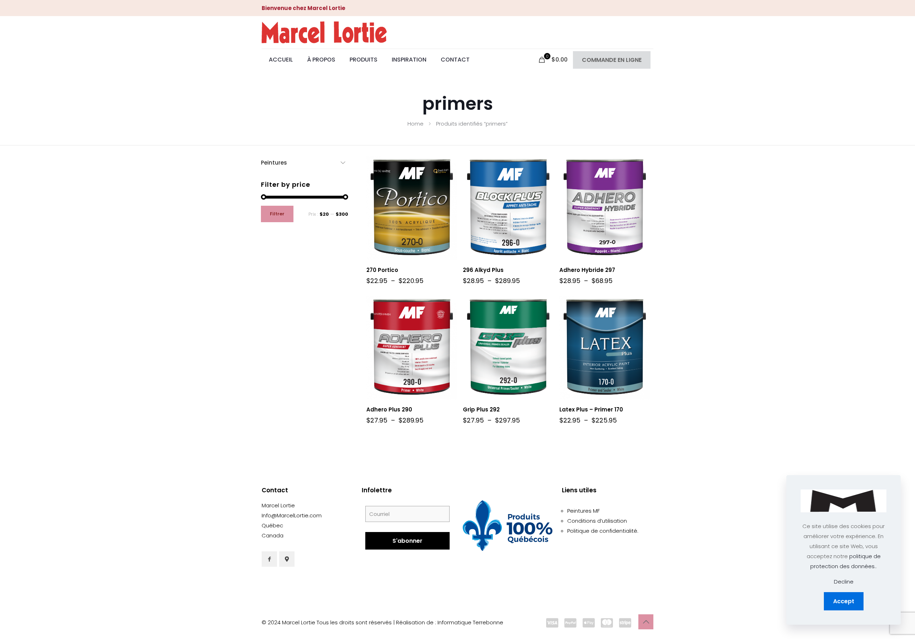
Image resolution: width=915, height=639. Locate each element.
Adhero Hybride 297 (587, 270)
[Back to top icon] (645, 621)
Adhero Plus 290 (389, 409)
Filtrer (277, 213)
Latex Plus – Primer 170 (591, 409)
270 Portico (382, 270)
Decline (844, 581)
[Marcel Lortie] (324, 32)
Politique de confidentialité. (602, 531)
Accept (843, 601)
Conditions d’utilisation (597, 521)
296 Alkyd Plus (483, 270)
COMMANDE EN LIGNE (612, 60)
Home (415, 123)
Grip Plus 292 (481, 409)
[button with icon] (269, 559)
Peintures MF (583, 510)
